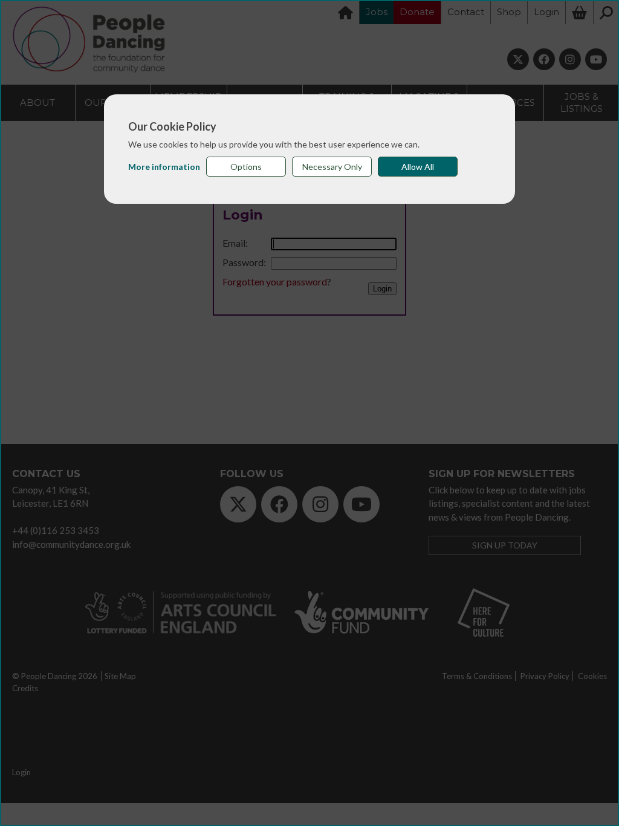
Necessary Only (332, 166)
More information (164, 166)
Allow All (417, 166)
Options (246, 166)
